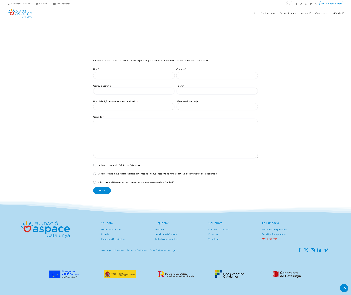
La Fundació (270, 223)
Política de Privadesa (129, 165)
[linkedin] (311, 4)
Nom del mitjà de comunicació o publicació (115, 101)
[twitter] (301, 4)
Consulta (98, 116)
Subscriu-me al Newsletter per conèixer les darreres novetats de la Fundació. (136, 182)
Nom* (96, 69)
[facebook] (296, 4)
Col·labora (215, 223)
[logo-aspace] (20, 10)
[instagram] (306, 4)
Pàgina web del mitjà (188, 101)
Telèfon (180, 85)
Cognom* (181, 69)
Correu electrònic (102, 85)
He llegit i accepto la (119, 165)
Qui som (107, 223)
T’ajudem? (162, 223)
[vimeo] (316, 4)
